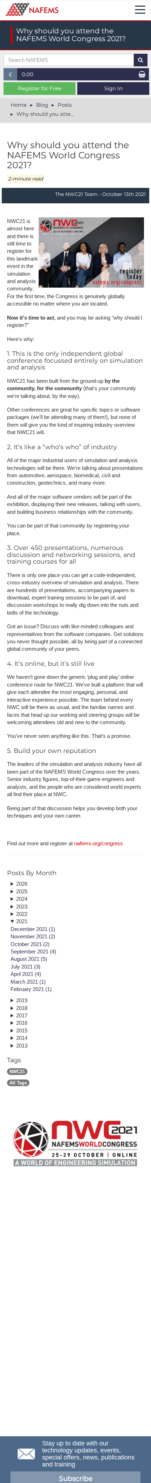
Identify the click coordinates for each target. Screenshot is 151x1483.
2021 (21, 921)
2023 (21, 907)
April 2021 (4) (26, 974)
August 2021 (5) (29, 959)
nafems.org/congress (98, 843)
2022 (21, 914)
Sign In (113, 88)
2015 (21, 1030)
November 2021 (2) (33, 936)
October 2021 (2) (30, 944)
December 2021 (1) (33, 929)
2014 (21, 1038)
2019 (21, 1000)
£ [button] (13, 75)
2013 (21, 1046)
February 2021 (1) (31, 989)
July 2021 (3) (25, 967)
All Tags (18, 1082)
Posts (65, 104)
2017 (21, 1015)
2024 (21, 899)
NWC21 (17, 1071)
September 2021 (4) (33, 951)
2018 (21, 1008)
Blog (42, 104)
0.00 (27, 74)
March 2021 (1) (28, 982)
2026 (21, 884)
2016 (21, 1023)
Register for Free (39, 88)
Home (19, 104)
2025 (21, 891)
